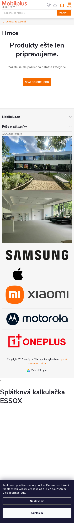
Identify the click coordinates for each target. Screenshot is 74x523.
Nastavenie (37, 501)
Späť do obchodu (37, 82)
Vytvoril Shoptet (39, 370)
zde (23, 493)
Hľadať (64, 12)
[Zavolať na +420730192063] (49, 5)
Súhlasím (37, 513)
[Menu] (69, 4)
